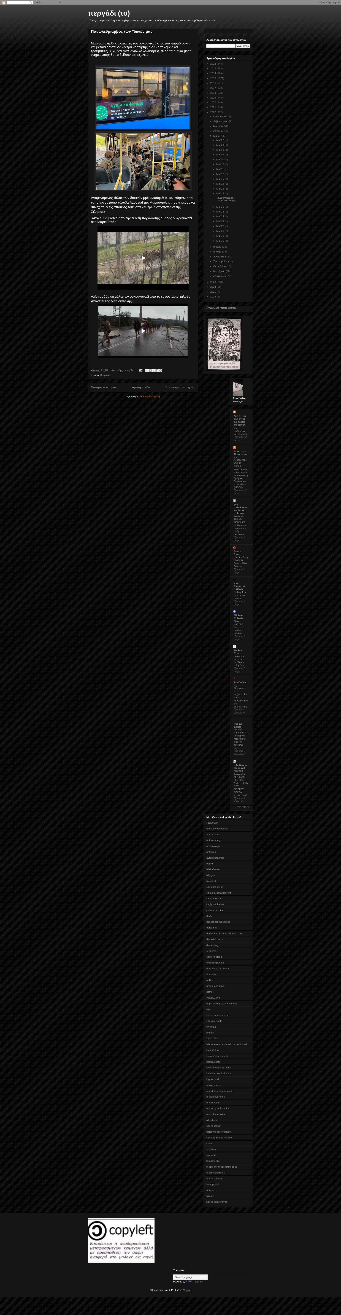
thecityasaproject (215, 1172)
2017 (213, 87)
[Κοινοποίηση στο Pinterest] (160, 370)
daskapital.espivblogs (218, 921)
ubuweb (210, 1190)
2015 (213, 78)
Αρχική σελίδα (141, 387)
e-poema (211, 950)
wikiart (209, 1195)
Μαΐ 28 (220, 231)
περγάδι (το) (109, 13)
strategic (211, 1155)
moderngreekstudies (217, 1108)
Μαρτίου (218, 126)
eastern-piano (214, 956)
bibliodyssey (213, 869)
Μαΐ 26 (220, 221)
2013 (213, 68)
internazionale (214, 1020)
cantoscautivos (214, 886)
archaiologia (213, 846)
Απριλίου (218, 130)
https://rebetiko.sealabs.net (221, 1003)
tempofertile (213, 1160)
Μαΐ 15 (220, 178)
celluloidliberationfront (218, 892)
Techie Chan (238, 652)
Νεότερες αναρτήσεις (104, 387)
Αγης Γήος (240, 415)
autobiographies (215, 857)
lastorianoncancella (217, 1056)
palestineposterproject (218, 1131)
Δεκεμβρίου (220, 276)
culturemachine (215, 910)
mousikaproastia (215, 1114)
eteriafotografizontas (217, 968)
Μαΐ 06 (220, 154)
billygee (210, 875)
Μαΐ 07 (220, 159)
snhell (209, 1143)
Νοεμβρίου (219, 271)
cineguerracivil (214, 898)
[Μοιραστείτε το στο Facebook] (157, 370)
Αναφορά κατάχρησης (221, 307)
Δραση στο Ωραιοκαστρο (240, 454)
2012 (213, 63)
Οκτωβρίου (219, 266)
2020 (213, 102)
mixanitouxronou (215, 1096)
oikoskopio (212, 1120)
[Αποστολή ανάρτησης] (140, 370)
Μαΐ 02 (220, 140)
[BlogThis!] (150, 370)
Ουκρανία (105, 375)
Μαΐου (217, 135)
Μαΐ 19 (220, 193)
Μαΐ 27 (220, 226)
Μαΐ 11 (220, 169)
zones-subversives (216, 1201)
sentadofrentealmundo (219, 1137)
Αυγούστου (220, 256)
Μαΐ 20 (220, 206)
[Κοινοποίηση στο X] (154, 370)
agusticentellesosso (217, 828)
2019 (213, 97)
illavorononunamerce (218, 1015)
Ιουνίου (217, 246)
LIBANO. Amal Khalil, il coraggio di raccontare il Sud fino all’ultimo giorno (241, 738)
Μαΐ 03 (220, 144)
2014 (213, 73)
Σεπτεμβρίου (220, 261)
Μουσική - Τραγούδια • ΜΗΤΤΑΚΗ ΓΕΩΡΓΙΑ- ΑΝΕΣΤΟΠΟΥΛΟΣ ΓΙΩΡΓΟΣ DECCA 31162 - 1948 (241, 783)
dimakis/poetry (214, 939)
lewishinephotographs (218, 1067)
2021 (213, 107)
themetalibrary (214, 1178)
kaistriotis (211, 1038)
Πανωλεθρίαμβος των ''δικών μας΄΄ (123, 31)
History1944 (213, 997)
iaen (208, 1009)
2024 (213, 286)
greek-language (215, 985)
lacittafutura (213, 1050)
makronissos (213, 1085)
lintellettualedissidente (218, 1073)
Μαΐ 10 (220, 164)
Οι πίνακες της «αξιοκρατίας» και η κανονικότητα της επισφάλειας (241, 697)
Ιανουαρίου (219, 116)
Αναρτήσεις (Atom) (150, 396)
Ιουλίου (217, 251)
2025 (213, 291)
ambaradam (213, 834)
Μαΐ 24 (220, 216)
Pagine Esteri (238, 725)
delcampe (211, 927)
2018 (213, 92)
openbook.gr (213, 1125)
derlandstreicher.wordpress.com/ (224, 933)
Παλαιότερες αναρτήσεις (180, 387)
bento (209, 863)
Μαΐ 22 (220, 211)
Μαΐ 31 (220, 240)
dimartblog (212, 945)
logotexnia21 (213, 1079)
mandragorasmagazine (219, 1091)
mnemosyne (213, 1102)
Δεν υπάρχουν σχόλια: (123, 370)
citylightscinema (215, 904)
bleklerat (211, 881)
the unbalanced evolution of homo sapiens (241, 510)
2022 (213, 112)
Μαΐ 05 (220, 149)
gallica (209, 980)
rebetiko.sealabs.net (240, 766)
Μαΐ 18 (220, 188)
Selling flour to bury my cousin (240, 595)
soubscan (211, 1149)
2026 (213, 296)
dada (209, 916)
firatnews (211, 974)
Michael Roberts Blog (238, 618)
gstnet (209, 991)
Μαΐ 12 (220, 174)
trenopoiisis (212, 1184)
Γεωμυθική (212, 822)
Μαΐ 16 (220, 183)
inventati (211, 1026)
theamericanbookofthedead (221, 1166)
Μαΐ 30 (220, 235)
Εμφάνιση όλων (243, 807)
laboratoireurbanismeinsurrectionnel (226, 1044)
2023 (213, 282)
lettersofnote (213, 1061)
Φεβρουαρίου (221, 121)
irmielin (210, 1032)
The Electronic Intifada (240, 586)
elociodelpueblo (215, 962)
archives (211, 851)
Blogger (186, 1290)
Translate (198, 1281)
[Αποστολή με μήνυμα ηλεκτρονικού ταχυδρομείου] (147, 370)
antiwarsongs (213, 840)
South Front (237, 553)
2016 (213, 83)
